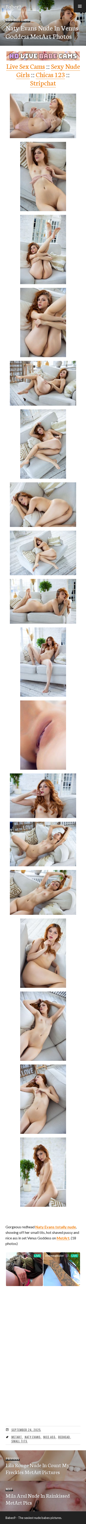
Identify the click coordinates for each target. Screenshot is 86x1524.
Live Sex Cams (25, 66)
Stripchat (43, 82)
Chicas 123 (50, 74)
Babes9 (13, 6)
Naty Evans (33, 1437)
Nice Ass (49, 1437)
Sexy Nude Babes (18, 20)
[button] (80, 6)
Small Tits (19, 1441)
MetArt (63, 1238)
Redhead (64, 1437)
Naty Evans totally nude (55, 1227)
